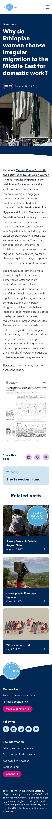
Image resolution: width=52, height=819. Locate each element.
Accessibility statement (16, 760)
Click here (9, 365)
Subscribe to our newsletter (19, 695)
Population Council (14, 217)
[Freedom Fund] (10, 7)
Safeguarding (11, 766)
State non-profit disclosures (19, 754)
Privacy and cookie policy (18, 748)
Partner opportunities (15, 701)
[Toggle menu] (47, 7)
